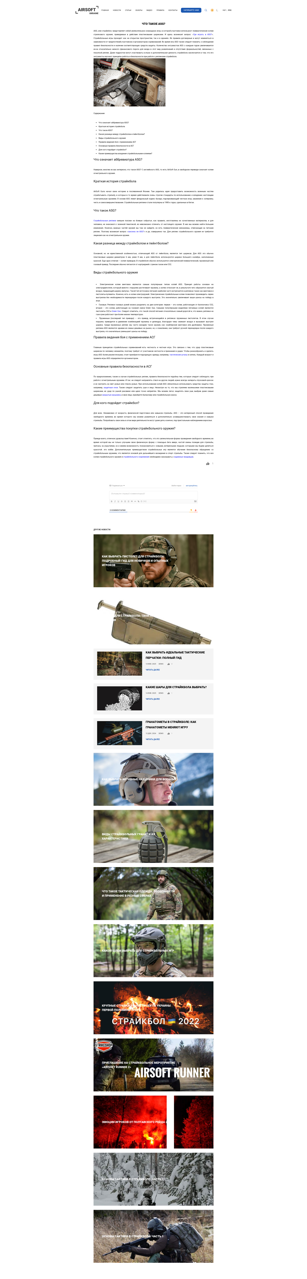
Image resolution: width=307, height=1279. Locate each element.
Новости (117, 10)
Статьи (128, 10)
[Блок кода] (135, 501)
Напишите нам (191, 10)
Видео (149, 10)
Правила (160, 10)
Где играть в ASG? (202, 34)
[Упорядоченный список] (125, 501)
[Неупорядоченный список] (128, 501)
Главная (105, 10)
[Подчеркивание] (118, 501)
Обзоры (138, 10)
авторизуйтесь (192, 486)
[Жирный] (111, 501)
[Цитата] (131, 501)
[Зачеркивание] (121, 501)
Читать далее (153, 670)
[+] (145, 501)
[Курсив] (115, 501)
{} (141, 501)
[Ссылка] (138, 501)
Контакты (172, 10)
